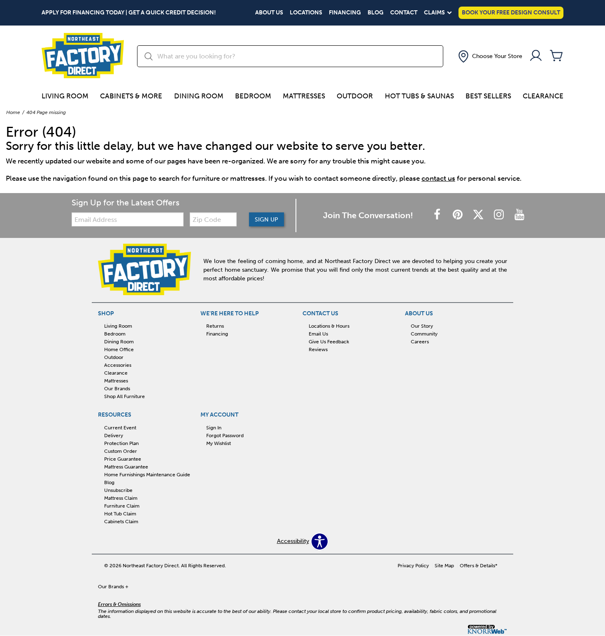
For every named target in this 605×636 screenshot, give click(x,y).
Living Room (65, 96)
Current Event (120, 428)
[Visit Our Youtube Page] (519, 215)
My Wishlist (218, 443)
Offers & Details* (479, 565)
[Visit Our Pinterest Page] (458, 215)
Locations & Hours (329, 326)
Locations (306, 13)
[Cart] (556, 56)
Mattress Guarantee (126, 467)
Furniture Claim (122, 506)
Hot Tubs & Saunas (419, 96)
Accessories (117, 365)
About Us (269, 13)
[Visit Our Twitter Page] (479, 215)
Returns (215, 326)
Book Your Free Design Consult (511, 12)
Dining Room (198, 96)
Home (13, 112)
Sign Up (266, 219)
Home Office (119, 349)
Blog (376, 13)
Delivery (113, 435)
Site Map (444, 565)
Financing (345, 13)
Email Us (318, 334)
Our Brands (117, 388)
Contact (403, 13)
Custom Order (120, 451)
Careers (420, 342)
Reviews (318, 349)
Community (424, 334)
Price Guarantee (122, 459)
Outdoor (355, 96)
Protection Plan (121, 443)
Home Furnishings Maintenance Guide (147, 475)
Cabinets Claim (121, 521)
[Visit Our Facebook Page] (437, 215)
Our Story (422, 326)
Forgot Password (225, 435)
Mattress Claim (120, 498)
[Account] (536, 56)
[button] (489, 56)
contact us (438, 178)
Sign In (213, 428)
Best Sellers (488, 96)
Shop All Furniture (124, 396)
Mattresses (304, 96)
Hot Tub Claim (120, 514)
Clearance (543, 96)
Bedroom (253, 96)
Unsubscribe (118, 490)
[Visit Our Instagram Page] (499, 215)
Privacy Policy (413, 565)
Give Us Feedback (329, 342)
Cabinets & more (131, 96)
